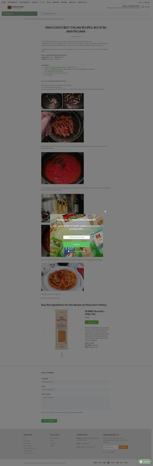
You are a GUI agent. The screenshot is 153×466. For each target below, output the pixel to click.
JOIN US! (76, 244)
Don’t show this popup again (77, 251)
